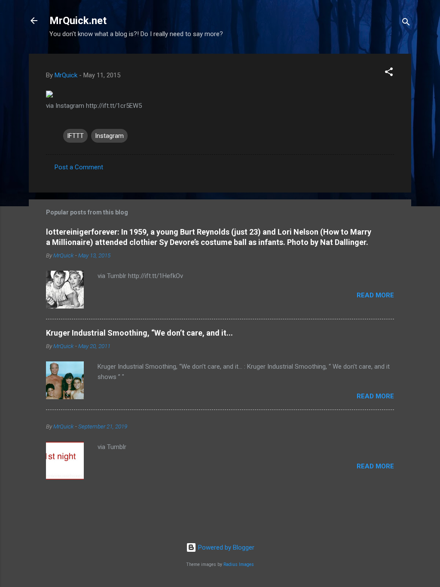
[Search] (406, 23)
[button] (389, 73)
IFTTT (75, 136)
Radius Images (238, 564)
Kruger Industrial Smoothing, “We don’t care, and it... (139, 332)
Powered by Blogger (225, 547)
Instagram (109, 136)
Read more (375, 295)
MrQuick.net (78, 21)
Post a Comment (79, 167)
